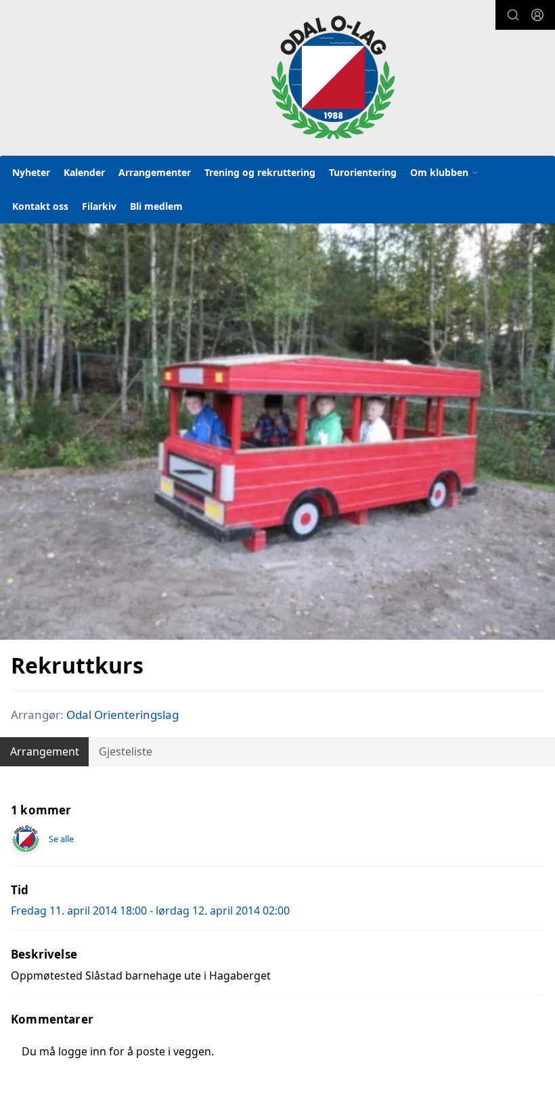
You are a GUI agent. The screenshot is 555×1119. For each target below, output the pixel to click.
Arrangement (44, 751)
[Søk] (513, 15)
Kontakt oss (40, 206)
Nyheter (31, 172)
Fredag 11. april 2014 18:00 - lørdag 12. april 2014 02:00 (150, 910)
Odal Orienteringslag (122, 714)
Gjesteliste (125, 751)
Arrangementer (154, 172)
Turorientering (363, 172)
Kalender (84, 172)
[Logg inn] (537, 15)
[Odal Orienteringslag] (26, 839)
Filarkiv (99, 206)
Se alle (61, 839)
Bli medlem (156, 206)
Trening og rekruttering (259, 172)
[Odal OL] (333, 77)
